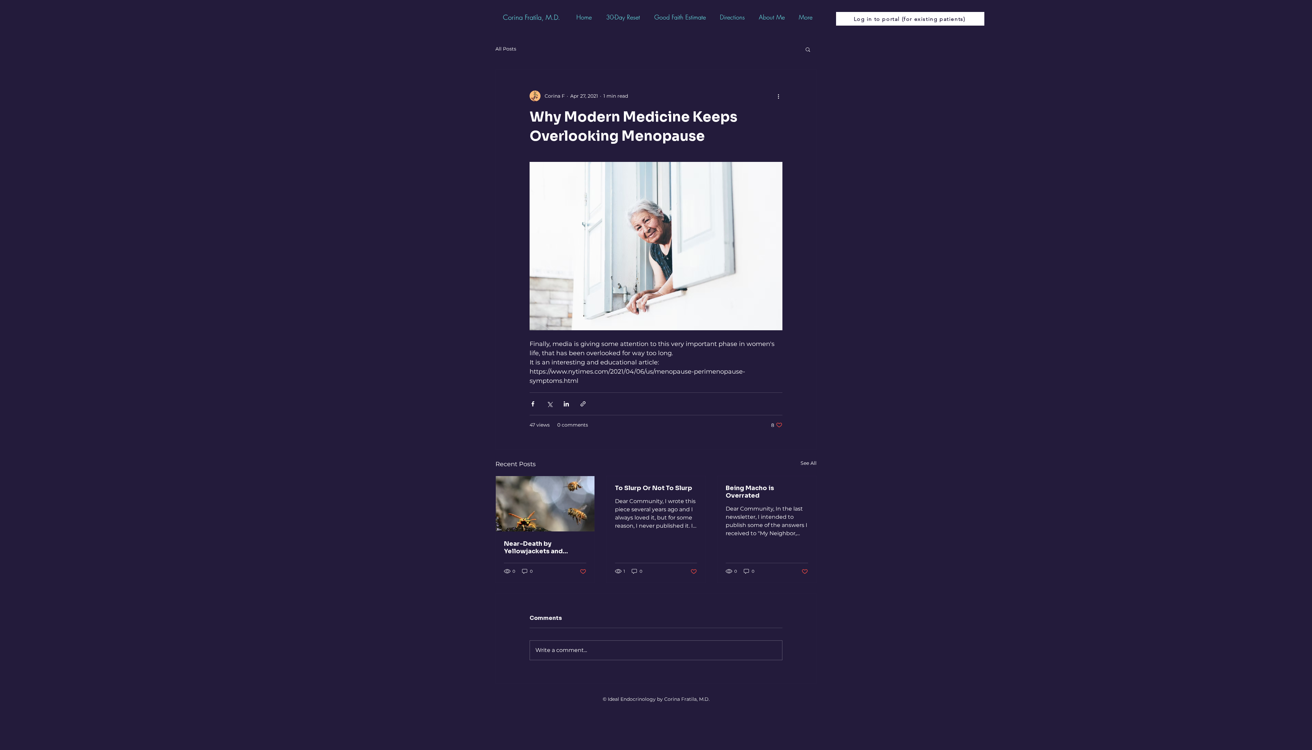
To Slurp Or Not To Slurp (653, 488)
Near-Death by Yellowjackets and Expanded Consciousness (533, 547)
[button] (808, 49)
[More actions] (778, 96)
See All (809, 463)
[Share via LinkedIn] (566, 404)
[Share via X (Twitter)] (549, 404)
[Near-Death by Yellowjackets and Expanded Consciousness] (545, 503)
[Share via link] (583, 404)
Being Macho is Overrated (750, 491)
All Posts (505, 49)
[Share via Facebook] (533, 404)
